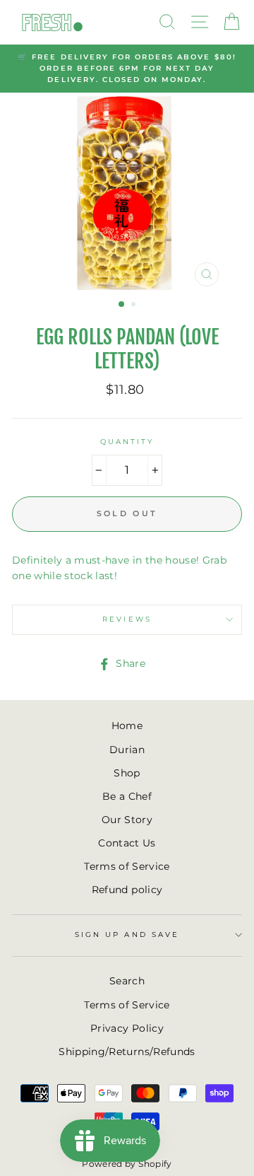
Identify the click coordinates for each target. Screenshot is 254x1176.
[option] (127, 69)
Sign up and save (127, 934)
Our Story (127, 819)
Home (127, 725)
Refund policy (127, 889)
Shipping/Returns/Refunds (127, 1051)
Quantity (127, 441)
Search (127, 980)
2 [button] (134, 305)
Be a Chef (127, 796)
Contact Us (126, 843)
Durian (127, 749)
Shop (127, 773)
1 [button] (122, 304)
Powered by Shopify (126, 1163)
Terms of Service (126, 866)
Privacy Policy (127, 1028)
